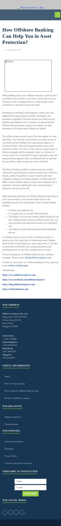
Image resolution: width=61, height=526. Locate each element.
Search (7, 376)
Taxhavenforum (11, 424)
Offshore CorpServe (13, 417)
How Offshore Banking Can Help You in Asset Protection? (27, 36)
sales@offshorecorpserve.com (38, 257)
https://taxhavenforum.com (15, 289)
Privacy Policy (11, 456)
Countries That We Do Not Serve (18, 463)
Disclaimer (9, 449)
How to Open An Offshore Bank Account (22, 391)
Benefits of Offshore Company (17, 398)
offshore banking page (18, 265)
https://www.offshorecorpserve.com (19, 275)
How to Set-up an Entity (15, 383)
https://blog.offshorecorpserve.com (18, 284)
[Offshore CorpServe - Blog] (30, 8)
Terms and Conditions (14, 441)
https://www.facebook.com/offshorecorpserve (23, 280)
